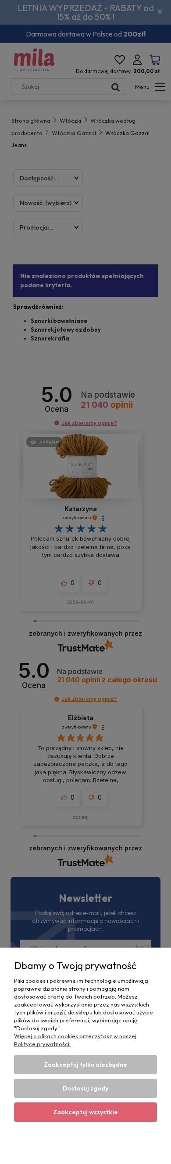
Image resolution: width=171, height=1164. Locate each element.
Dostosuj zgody (85, 1088)
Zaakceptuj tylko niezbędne (85, 1065)
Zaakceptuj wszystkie (85, 1112)
